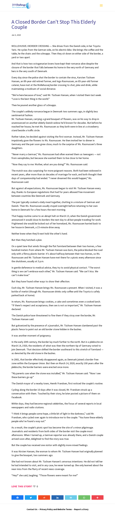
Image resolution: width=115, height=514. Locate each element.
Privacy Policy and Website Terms (56, 509)
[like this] (34, 486)
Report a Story (81, 509)
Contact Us (32, 509)
